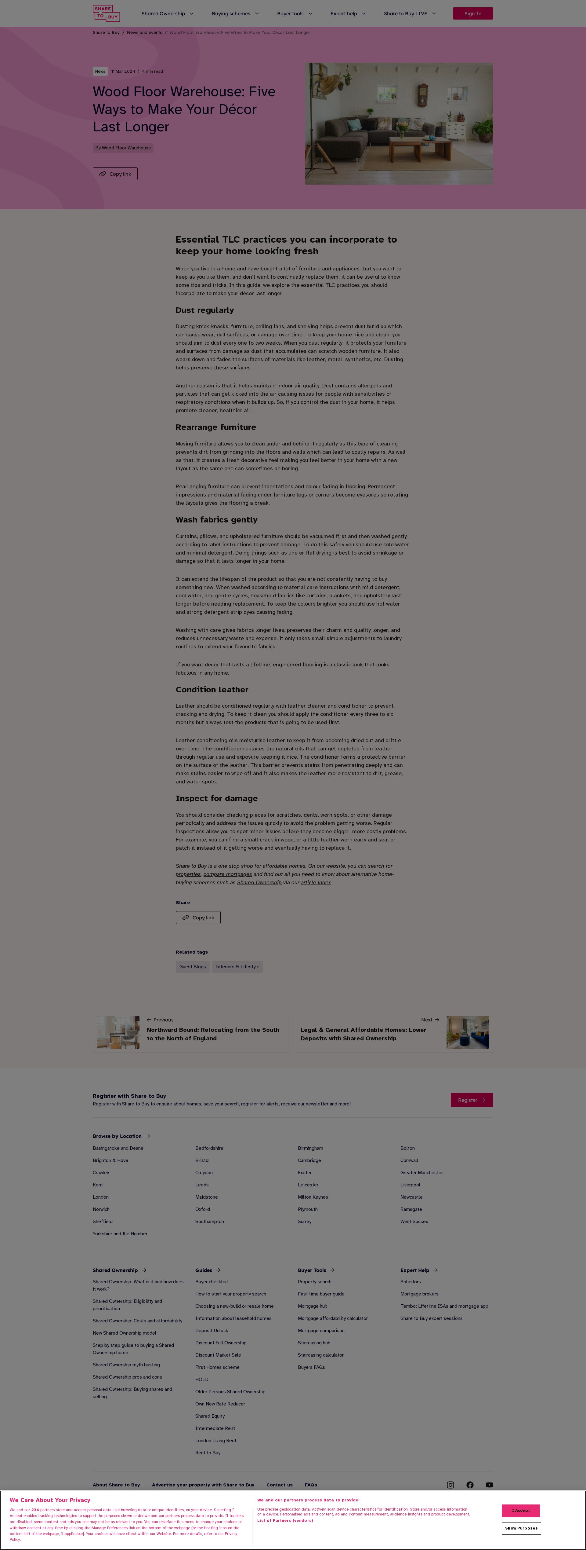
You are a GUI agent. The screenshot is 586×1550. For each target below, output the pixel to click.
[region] (293, 1520)
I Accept (521, 1510)
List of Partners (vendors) (285, 1520)
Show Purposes (521, 1528)
